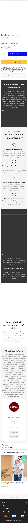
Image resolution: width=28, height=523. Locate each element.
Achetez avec (10, 62)
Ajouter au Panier (17, 54)
